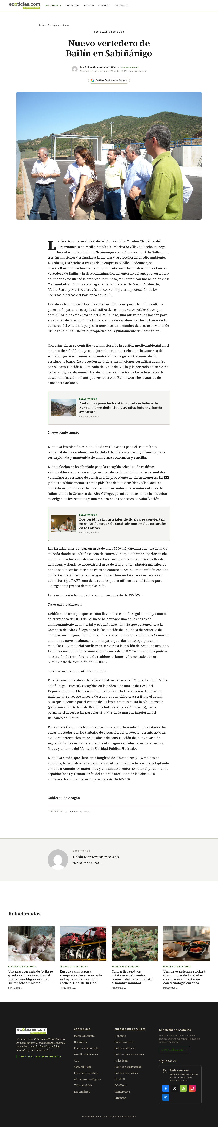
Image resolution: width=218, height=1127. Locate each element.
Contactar (73, 5)
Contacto (120, 1036)
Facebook (75, 811)
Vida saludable (83, 1085)
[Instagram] (192, 1088)
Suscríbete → (174, 1049)
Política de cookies (126, 1073)
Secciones (51, 5)
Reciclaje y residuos (58, 25)
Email (87, 811)
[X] (174, 1088)
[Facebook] (165, 1088)
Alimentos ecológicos (87, 1079)
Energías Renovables (87, 1048)
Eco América (82, 1092)
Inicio (42, 25)
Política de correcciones (129, 1054)
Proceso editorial (130, 67)
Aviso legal (121, 1060)
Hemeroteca (122, 1092)
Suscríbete (122, 5)
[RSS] (183, 1088)
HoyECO (89, 5)
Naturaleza (81, 1042)
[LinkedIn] (165, 1097)
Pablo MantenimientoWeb (100, 67)
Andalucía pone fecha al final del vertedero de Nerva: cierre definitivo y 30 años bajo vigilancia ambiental (120, 407)
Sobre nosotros (124, 1042)
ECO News (104, 5)
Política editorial (125, 1048)
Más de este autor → (88, 863)
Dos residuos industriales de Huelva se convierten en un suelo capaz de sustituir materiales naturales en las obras (123, 523)
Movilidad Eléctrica (86, 1054)
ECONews (121, 1085)
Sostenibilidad (83, 1067)
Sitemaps (120, 1098)
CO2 (76, 1060)
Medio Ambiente (84, 1036)
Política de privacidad (128, 1067)
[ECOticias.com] (24, 5)
